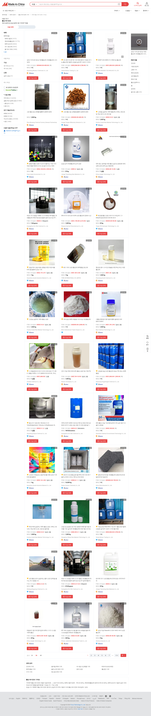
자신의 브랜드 (11, 119)
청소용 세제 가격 (56, 672)
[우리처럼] (106, 696)
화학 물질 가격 (30, 669)
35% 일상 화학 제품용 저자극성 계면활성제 (77, 319)
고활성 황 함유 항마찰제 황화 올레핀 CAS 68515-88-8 (109, 320)
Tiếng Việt (127, 698)
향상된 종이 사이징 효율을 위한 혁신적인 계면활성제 (110, 268)
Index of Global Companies (104, 701)
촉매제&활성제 (12, 41)
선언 (50, 696)
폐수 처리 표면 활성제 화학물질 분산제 (75, 267)
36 (36, 655)
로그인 (147, 5)
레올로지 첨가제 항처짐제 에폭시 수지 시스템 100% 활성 (41, 631)
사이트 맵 (94, 696)
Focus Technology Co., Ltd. (78, 705)
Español (51, 698)
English (18, 698)
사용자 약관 (56, 696)
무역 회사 (10, 98)
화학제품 (6, 36)
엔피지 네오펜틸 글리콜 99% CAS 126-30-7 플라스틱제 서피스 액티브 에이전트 (75, 476)
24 (32, 655)
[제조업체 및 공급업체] (13, 4)
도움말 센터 (43, 696)
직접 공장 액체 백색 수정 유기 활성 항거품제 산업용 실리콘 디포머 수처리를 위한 (111, 528)
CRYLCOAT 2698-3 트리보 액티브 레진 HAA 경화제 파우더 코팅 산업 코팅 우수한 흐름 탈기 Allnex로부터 (76, 424)
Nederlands (101, 698)
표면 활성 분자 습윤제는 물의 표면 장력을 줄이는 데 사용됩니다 (42, 580)
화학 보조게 (11, 44)
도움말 (127, 11)
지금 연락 (34, 78)
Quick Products (57, 701)
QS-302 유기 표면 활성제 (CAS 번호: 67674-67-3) (110, 580)
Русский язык (81, 698)
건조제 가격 (30, 666)
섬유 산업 (8, 76)
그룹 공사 (9, 103)
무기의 (8, 68)
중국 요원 (80, 669)
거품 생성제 (134, 66)
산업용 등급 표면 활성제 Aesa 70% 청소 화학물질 (111, 372)
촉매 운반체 (134, 73)
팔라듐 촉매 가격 (56, 666)
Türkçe (120, 698)
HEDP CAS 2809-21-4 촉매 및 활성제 (109, 60)
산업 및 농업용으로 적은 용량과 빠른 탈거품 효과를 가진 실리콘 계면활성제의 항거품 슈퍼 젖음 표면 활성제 (76, 528)
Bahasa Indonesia (137, 698)
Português (65, 698)
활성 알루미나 (135, 82)
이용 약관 (80, 709)
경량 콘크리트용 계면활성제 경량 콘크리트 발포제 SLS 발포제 (110, 476)
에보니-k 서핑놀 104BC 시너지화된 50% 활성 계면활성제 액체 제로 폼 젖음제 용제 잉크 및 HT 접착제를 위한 (42, 217)
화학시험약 (11, 39)
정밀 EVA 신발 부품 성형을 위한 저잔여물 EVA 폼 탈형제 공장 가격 (41, 268)
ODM (8, 116)
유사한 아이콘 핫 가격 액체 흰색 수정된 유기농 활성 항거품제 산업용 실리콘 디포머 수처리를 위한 (76, 61)
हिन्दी (108, 698)
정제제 (133, 89)
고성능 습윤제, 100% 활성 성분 (38, 319)
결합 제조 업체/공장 (13, 101)
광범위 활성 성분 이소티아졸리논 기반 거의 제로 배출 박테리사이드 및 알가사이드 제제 (41, 165)
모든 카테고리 (9, 11)
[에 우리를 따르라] (110, 696)
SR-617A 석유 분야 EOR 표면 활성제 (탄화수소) (76, 215)
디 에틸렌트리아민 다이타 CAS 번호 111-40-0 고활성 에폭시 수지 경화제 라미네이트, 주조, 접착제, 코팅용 (42, 372)
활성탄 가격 (105, 669)
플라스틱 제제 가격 (57, 669)
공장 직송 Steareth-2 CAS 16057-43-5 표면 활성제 (110, 631)
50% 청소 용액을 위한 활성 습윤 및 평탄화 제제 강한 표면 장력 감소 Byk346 (110, 165)
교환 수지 (134, 70)
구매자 (116, 11)
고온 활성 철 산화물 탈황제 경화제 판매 (39, 112)
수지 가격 (29, 672)
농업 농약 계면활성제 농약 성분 (71, 164)
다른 (5, 52)
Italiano (73, 698)
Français (44, 698)
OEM (8, 113)
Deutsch (58, 698)
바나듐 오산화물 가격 (83, 666)
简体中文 (24, 698)
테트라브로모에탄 (107, 666)
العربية (94, 698)
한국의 (88, 698)
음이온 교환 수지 (136, 92)
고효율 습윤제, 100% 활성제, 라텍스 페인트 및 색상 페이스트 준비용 (110, 113)
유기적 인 (9, 66)
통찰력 (101, 696)
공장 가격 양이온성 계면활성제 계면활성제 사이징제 (42, 61)
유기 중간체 (11, 47)
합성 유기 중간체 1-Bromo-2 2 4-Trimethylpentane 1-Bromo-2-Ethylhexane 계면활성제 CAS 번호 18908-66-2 (41, 424)
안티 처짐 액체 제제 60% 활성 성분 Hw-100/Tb (76, 371)
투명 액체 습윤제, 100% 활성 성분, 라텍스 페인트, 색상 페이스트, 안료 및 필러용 (42, 528)
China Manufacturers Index (71, 701)
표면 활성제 (134, 76)
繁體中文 (31, 698)
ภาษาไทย (113, 698)
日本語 (38, 698)
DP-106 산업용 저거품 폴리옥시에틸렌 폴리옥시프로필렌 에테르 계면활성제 (75, 631)
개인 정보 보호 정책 (67, 696)
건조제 (133, 63)
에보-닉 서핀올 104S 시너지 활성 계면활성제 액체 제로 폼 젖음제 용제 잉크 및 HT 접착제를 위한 (76, 580)
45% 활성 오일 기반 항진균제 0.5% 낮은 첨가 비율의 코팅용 (111, 424)
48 (41, 655)
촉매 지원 (134, 79)
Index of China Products (87, 701)
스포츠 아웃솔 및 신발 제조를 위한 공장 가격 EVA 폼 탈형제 (42, 476)
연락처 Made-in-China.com (82, 696)
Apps (136, 11)
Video (55, 33)
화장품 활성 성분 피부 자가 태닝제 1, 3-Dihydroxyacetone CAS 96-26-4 (109, 217)
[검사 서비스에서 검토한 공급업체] (13, 87)
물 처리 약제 (11, 49)
